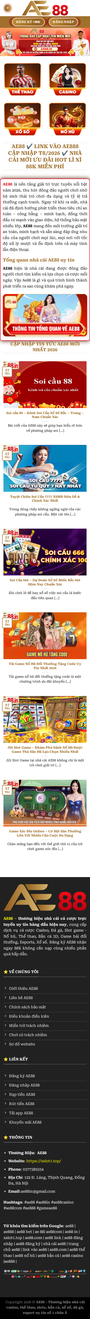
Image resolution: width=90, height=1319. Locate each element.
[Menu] (7, 8)
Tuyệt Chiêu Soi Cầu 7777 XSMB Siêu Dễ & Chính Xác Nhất (45, 499)
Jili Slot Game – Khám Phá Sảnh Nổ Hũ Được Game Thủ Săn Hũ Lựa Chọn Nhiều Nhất (45, 750)
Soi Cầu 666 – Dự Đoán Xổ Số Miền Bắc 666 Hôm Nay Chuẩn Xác (45, 582)
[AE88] (45, 8)
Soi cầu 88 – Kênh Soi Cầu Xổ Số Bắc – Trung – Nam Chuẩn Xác (45, 415)
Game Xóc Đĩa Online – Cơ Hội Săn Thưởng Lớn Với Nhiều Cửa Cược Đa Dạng (45, 833)
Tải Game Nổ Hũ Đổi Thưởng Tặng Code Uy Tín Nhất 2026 (45, 666)
